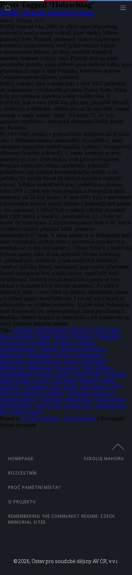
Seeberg (89, 381)
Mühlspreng (40, 368)
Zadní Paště (49, 406)
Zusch (34, 412)
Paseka (46, 374)
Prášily (64, 374)
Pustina (22, 381)
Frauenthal (108, 336)
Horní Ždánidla (45, 362)
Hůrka (72, 362)
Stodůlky (54, 393)
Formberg (83, 336)
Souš (55, 387)
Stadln (71, 387)
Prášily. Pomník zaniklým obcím (47, 13)
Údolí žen (103, 393)
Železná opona (80, 419)
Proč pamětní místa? (34, 487)
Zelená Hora (79, 406)
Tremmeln (78, 393)
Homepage (20, 459)
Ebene (44, 336)
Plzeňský (51, 419)
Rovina (41, 381)
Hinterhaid (12, 355)
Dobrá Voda (106, 330)
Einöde (61, 336)
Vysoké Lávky (110, 400)
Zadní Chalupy (16, 406)
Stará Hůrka (94, 387)
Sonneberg (35, 387)
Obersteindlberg (18, 374)
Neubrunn (67, 368)
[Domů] (9, 9)
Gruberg (63, 343)
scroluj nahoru (104, 459)
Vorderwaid (78, 400)
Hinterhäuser (40, 355)
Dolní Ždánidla (17, 336)
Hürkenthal (94, 362)
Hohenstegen (88, 355)
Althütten (79, 330)
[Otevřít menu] (125, 9)
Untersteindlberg (18, 400)
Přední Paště (88, 374)
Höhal (64, 355)
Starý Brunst (28, 393)
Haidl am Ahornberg (83, 349)
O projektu (22, 502)
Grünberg (85, 343)
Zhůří (18, 412)
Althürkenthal (51, 330)
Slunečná (10, 387)
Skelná (108, 381)
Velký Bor (51, 400)
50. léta (30, 419)
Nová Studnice (98, 368)
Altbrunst (23, 330)
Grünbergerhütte (18, 349)
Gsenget (48, 349)
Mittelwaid (12, 368)
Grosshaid (39, 343)
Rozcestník (22, 473)
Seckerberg (64, 381)
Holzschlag (12, 362)
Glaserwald (12, 343)
